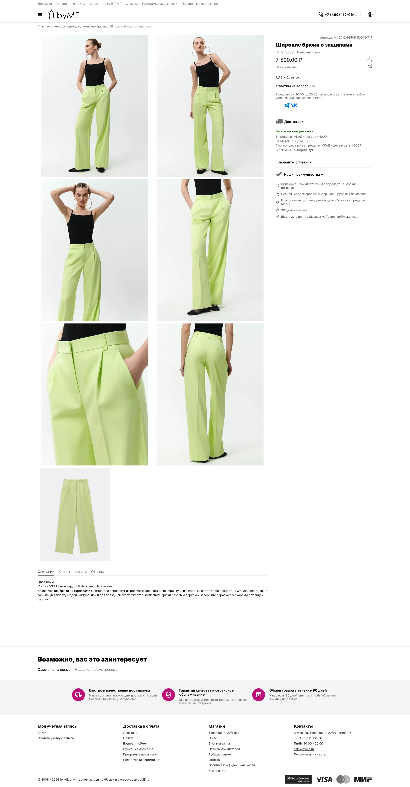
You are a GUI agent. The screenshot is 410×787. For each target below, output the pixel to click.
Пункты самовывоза (138, 749)
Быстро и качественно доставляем (119, 690)
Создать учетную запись (56, 738)
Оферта (214, 759)
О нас (94, 3)
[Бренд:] (369, 62)
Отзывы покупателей (224, 749)
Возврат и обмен (135, 743)
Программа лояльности (159, 3)
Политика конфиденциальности (232, 765)
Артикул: (326, 37)
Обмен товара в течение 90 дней (298, 690)
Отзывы (132, 3)
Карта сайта (217, 770)
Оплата (61, 3)
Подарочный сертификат (200, 3)
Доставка (45, 3)
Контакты (78, 3)
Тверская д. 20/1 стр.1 (225, 732)
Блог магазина (219, 743)
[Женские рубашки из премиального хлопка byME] (63, 14)
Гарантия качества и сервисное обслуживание (206, 692)
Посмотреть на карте (309, 754)
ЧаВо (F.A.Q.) (111, 3)
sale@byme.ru (304, 749)
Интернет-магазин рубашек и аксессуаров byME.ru (111, 779)
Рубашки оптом (220, 754)
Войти (42, 732)
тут (311, 150)
